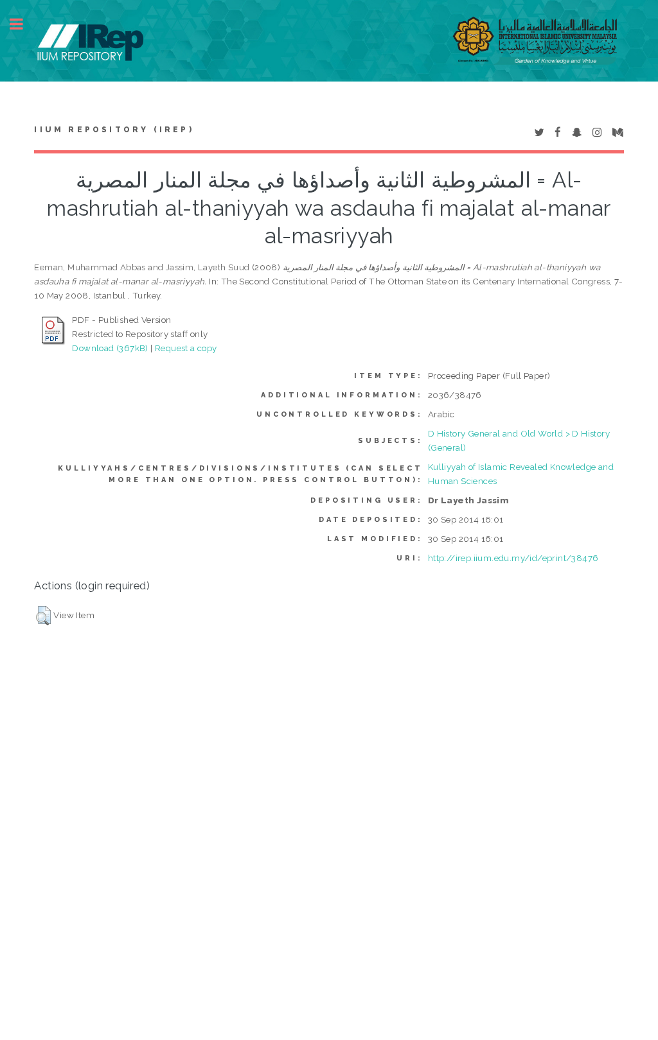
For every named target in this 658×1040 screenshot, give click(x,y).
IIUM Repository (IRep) (113, 129)
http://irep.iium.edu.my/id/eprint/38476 (513, 558)
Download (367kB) (110, 348)
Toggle (23, 24)
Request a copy (186, 348)
